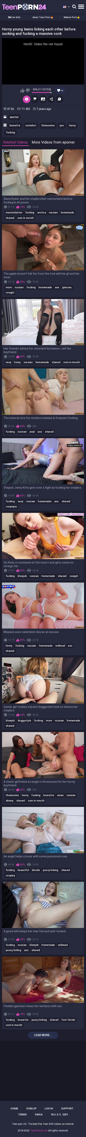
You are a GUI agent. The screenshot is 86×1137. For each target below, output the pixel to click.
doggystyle (24, 720)
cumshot (30, 125)
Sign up (31, 1108)
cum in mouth (25, 218)
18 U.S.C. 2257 (59, 1114)
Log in (49, 1108)
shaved (10, 218)
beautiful (23, 870)
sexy (8, 362)
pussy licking (50, 870)
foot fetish (68, 1019)
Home (14, 1108)
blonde (36, 870)
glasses (67, 287)
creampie (11, 506)
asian (60, 795)
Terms (22, 1114)
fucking (10, 132)
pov (62, 125)
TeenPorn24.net (38, 1130)
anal (32, 431)
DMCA (39, 1114)
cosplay (10, 875)
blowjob (22, 576)
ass (57, 287)
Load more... (43, 1035)
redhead (60, 645)
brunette (15, 125)
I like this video (22, 90)
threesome (48, 125)
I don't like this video (28, 90)
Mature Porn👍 (72, 17)
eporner (14, 117)
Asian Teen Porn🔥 (43, 17)
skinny (9, 800)
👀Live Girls (14, 17)
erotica (41, 212)
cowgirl (10, 292)
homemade (67, 212)
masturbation (14, 212)
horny (72, 125)
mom (9, 287)
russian (53, 212)
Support (67, 1108)
